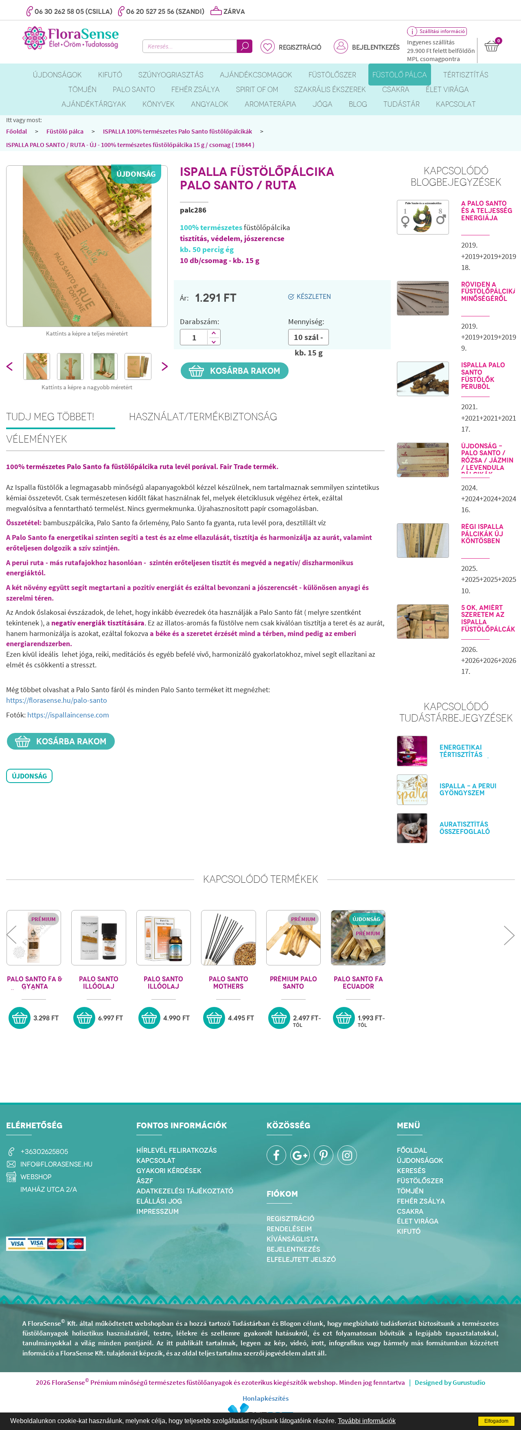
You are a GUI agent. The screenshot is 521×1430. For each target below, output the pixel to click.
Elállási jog (159, 1201)
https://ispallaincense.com (68, 714)
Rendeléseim (289, 1229)
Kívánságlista (292, 1239)
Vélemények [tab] (36, 439)
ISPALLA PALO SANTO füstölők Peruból (483, 376)
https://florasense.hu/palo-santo (56, 700)
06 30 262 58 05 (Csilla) (73, 11)
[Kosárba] (20, 1018)
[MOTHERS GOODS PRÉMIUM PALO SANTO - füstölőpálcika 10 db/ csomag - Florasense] (228, 937)
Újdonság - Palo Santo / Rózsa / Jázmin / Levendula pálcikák (487, 460)
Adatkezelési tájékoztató (184, 1191)
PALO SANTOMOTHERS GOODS (228, 983)
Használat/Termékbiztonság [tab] (203, 416)
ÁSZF (144, 1181)
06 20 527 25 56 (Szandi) (165, 11)
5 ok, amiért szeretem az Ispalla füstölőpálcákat (488, 618)
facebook (276, 1155)
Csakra (410, 1211)
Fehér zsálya (421, 1201)
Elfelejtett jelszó (301, 1259)
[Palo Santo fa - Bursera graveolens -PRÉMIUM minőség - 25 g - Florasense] (293, 937)
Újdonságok (420, 1160)
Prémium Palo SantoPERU (293, 983)
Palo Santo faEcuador (358, 983)
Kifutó (408, 1231)
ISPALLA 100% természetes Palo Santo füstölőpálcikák (177, 131)
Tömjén (410, 1191)
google (300, 1155)
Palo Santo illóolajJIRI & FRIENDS (98, 983)
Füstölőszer (420, 1181)
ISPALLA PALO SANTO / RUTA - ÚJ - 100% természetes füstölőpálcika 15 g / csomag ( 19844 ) (130, 144)
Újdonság (136, 174)
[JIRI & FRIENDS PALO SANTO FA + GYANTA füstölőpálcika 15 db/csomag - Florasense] (34, 937)
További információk (367, 1420)
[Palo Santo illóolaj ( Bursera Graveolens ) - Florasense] (163, 937)
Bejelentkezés (376, 47)
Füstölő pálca (64, 131)
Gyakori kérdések (168, 1171)
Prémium (43, 919)
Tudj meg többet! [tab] (50, 416)
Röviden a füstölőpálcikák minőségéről (488, 292)
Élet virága (417, 1221)
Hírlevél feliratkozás (176, 1150)
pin (323, 1155)
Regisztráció (300, 47)
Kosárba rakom (244, 371)
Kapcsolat (155, 1160)
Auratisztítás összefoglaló (465, 828)
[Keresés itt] (244, 46)
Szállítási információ (442, 31)
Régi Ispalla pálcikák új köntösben (482, 534)
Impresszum (157, 1211)
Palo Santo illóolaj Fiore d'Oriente (163, 983)
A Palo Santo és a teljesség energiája (486, 211)
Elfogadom (496, 1421)
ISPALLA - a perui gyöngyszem (468, 790)
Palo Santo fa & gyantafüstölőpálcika (35, 983)
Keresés (411, 1171)
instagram (347, 1155)
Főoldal (16, 131)
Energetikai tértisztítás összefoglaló (465, 754)
